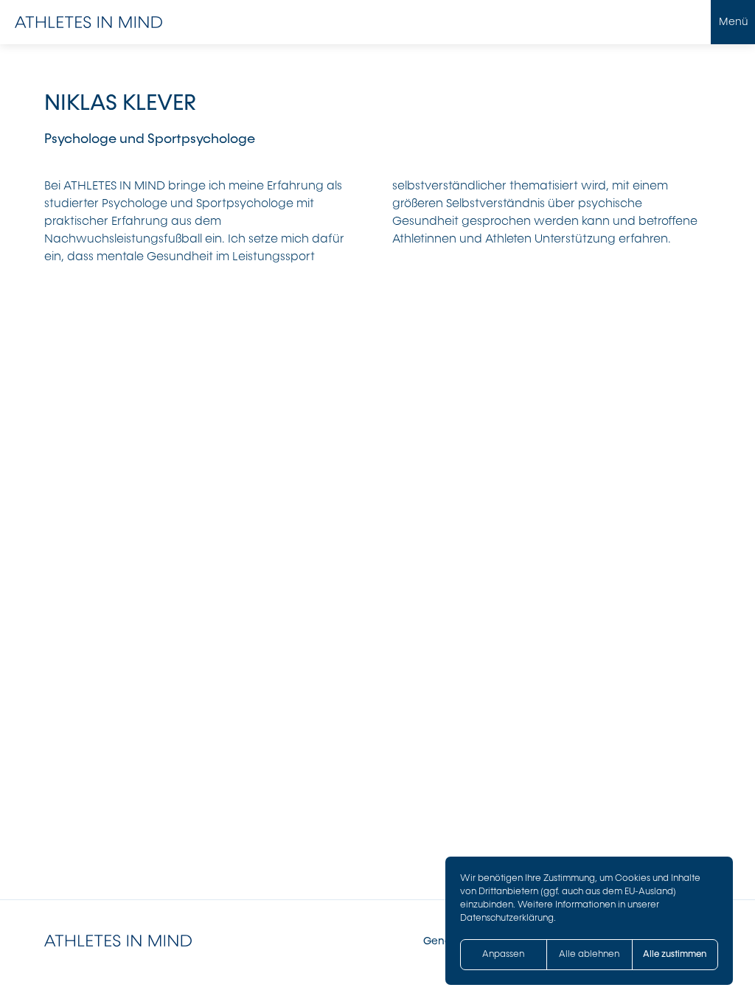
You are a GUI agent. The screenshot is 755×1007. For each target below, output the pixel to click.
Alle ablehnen (589, 954)
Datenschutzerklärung (507, 918)
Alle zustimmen (674, 954)
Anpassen (503, 954)
